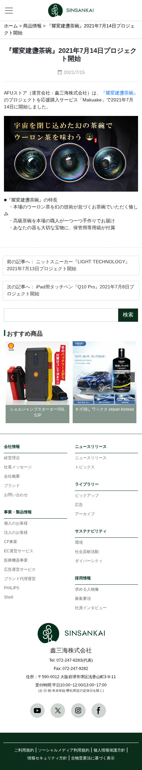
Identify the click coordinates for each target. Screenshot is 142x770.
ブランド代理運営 (20, 579)
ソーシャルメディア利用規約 (63, 750)
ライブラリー (87, 484)
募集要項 (83, 599)
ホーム (11, 26)
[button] (130, 377)
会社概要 (12, 476)
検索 (128, 315)
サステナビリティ (91, 531)
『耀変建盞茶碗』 (119, 93)
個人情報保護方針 (109, 750)
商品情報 (32, 26)
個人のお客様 (16, 523)
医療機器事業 (16, 560)
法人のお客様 (16, 533)
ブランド (12, 486)
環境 (79, 542)
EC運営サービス (18, 551)
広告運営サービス (20, 570)
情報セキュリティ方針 (47, 758)
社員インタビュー (91, 608)
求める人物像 (87, 589)
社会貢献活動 (87, 552)
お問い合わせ (16, 495)
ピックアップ (87, 496)
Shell (8, 597)
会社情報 (12, 447)
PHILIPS (11, 588)
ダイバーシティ (89, 561)
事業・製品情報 (18, 512)
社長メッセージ (18, 467)
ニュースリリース (91, 447)
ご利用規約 (24, 750)
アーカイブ (85, 514)
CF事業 (10, 542)
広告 (79, 505)
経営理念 (12, 458)
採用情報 (83, 578)
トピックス (85, 467)
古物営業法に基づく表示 (93, 758)
